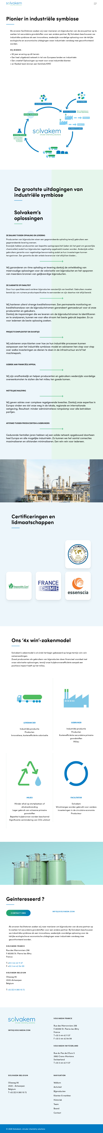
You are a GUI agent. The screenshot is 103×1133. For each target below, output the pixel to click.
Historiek (58, 1099)
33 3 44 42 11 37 (16, 962)
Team (56, 1104)
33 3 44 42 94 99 (16, 966)
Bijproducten (60, 1091)
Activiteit (58, 1086)
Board (56, 1108)
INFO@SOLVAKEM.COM (19, 1030)
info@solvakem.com (63, 911)
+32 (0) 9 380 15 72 (16, 989)
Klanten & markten (62, 1095)
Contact (57, 1112)
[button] (95, 3)
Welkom (57, 1082)
